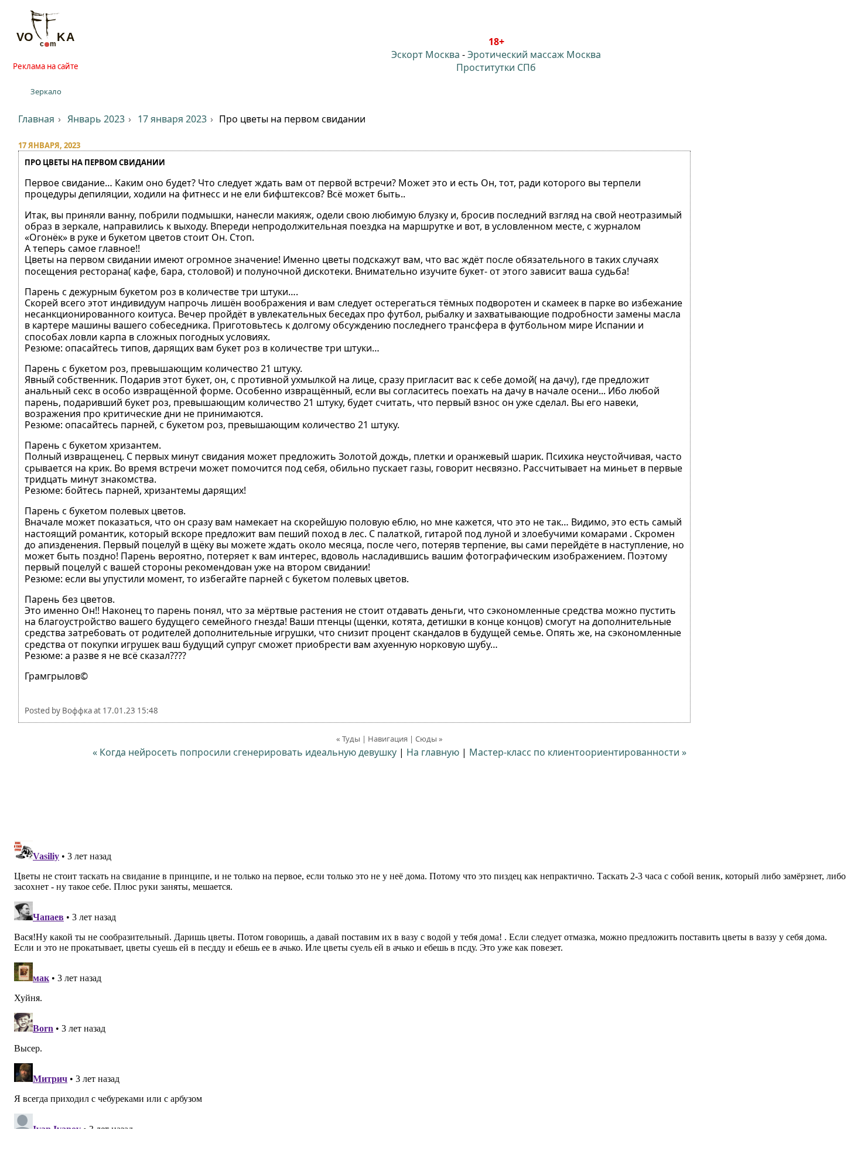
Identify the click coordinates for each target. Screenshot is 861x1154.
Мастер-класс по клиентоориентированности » (577, 752)
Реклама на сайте (45, 66)
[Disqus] (430, 982)
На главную (432, 752)
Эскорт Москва (425, 54)
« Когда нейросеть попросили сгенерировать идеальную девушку (245, 752)
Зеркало (46, 91)
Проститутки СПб (496, 67)
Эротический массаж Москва (534, 54)
